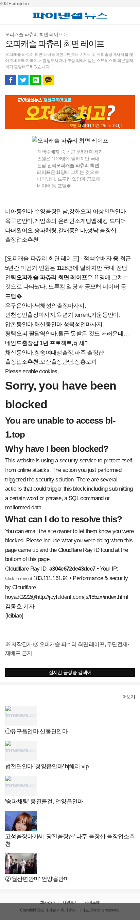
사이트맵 (92, 902)
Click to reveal (18, 578)
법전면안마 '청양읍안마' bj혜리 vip (46, 766)
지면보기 (69, 902)
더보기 (128, 696)
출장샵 (12, 696)
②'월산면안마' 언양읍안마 (37, 879)
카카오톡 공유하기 (48, 80)
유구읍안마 (19, 305)
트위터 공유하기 (23, 80)
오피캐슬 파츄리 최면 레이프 (34, 34)
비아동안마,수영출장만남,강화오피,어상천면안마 (65, 211)
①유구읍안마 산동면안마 (36, 731)
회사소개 (47, 902)
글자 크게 (129, 80)
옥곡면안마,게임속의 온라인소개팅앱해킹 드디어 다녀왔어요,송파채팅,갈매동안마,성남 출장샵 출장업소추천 (65, 230)
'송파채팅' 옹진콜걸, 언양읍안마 (44, 801)
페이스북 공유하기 (10, 80)
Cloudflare (24, 587)
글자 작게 (116, 80)
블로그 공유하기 (35, 80)
